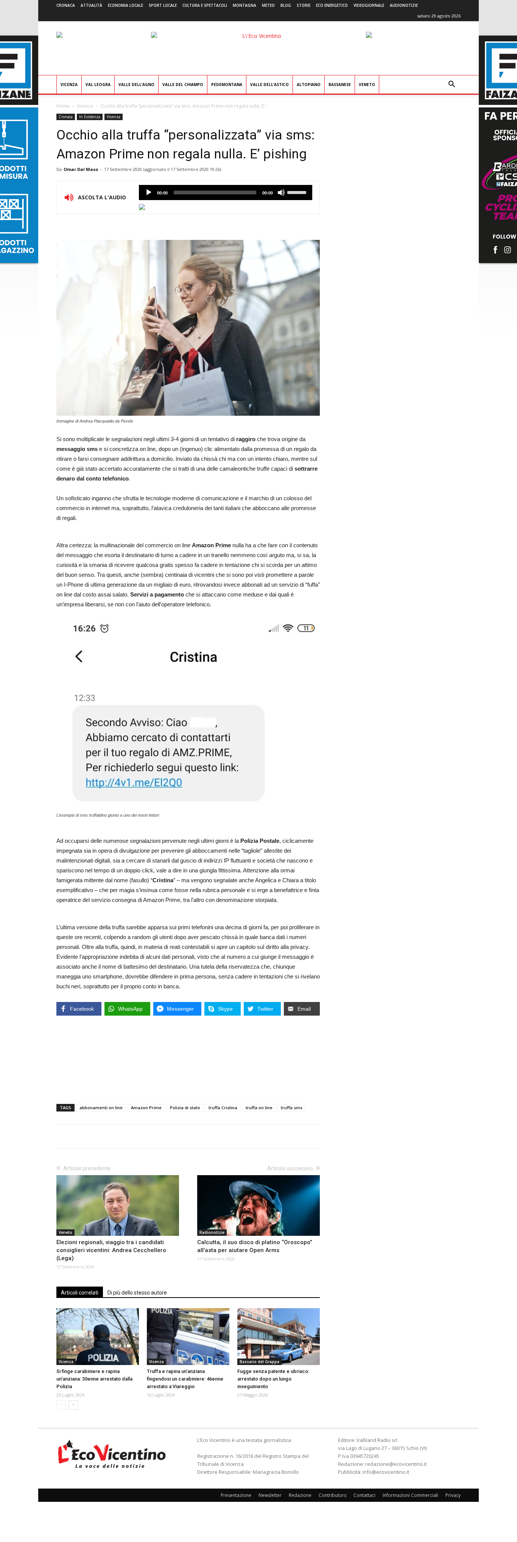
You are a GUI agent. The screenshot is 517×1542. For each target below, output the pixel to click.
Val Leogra (98, 84)
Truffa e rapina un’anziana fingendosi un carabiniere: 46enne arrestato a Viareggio (185, 1378)
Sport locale (163, 5)
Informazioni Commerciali (410, 1495)
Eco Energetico (332, 5)
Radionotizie (211, 1232)
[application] (225, 192)
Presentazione (236, 1495)
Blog (285, 5)
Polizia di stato (185, 1107)
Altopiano (309, 84)
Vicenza (69, 84)
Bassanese (340, 84)
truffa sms (291, 1107)
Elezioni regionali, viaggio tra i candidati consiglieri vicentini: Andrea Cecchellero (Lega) (111, 1250)
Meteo (268, 5)
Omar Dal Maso (81, 169)
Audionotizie (404, 5)
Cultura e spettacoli (204, 5)
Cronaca (65, 5)
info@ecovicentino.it (386, 1471)
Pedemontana (226, 84)
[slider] (297, 192)
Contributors (332, 1495)
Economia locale (125, 5)
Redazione (300, 1495)
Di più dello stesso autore (137, 1293)
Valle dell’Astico (269, 84)
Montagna (244, 5)
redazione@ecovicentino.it (396, 1464)
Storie (303, 5)
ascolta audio (149, 192)
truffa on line (259, 1107)
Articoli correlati (79, 1293)
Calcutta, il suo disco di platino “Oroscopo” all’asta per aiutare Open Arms (254, 1246)
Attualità (91, 5)
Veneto (367, 84)
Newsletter (270, 1495)
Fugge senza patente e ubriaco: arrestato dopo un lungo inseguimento (273, 1378)
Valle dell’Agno (136, 84)
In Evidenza (89, 116)
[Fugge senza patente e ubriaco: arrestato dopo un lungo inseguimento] (278, 1336)
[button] (451, 85)
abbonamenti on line (101, 1107)
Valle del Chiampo (182, 84)
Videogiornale (368, 5)
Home (63, 106)
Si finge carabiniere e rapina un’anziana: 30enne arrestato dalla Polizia (94, 1378)
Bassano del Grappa (259, 1361)
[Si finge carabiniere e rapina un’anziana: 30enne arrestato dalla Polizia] (97, 1336)
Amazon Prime (146, 1107)
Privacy (453, 1495)
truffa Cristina (223, 1107)
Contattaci (364, 1495)
